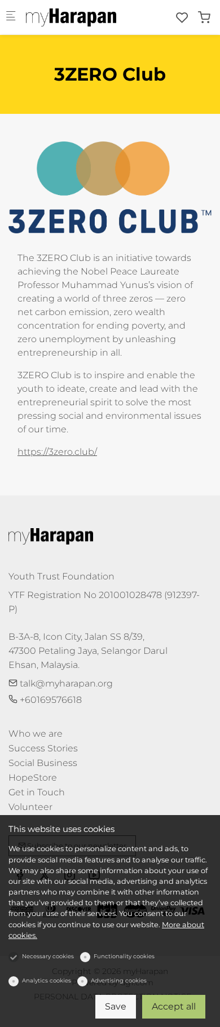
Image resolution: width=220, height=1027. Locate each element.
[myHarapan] (71, 16)
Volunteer (30, 807)
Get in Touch (36, 792)
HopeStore (32, 777)
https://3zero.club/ (57, 451)
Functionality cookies (124, 956)
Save (115, 1006)
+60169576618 (49, 699)
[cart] (204, 18)
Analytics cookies (46, 980)
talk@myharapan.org (65, 683)
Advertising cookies (119, 980)
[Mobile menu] (11, 17)
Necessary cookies (48, 956)
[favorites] (182, 18)
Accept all (174, 1006)
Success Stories (43, 748)
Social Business (42, 763)
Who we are (35, 733)
